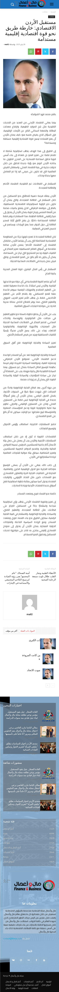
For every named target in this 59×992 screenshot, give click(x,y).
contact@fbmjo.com (12, 938)
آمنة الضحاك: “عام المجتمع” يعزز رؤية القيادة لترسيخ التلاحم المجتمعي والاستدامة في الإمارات (17, 578)
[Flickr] (29, 960)
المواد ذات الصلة (27, 631)
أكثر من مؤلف (11, 631)
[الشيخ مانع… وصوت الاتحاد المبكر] (48, 673)
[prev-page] (53, 685)
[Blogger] (44, 960)
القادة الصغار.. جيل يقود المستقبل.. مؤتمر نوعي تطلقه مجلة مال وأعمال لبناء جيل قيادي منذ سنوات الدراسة (21, 715)
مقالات (45, 12)
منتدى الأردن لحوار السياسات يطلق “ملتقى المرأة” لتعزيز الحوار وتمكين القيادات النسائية (21, 746)
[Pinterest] (38, 51)
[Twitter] (45, 51)
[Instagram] (21, 960)
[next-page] (48, 685)
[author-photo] (29, 610)
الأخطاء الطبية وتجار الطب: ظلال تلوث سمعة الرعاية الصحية (44, 576)
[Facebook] (53, 51)
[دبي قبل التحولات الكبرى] (48, 643)
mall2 (7, 44)
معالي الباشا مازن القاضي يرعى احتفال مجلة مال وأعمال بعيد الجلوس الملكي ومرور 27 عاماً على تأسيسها (21, 730)
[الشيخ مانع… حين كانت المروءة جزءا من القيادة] (48, 658)
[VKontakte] (13, 960)
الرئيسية (53, 12)
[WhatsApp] (31, 51)
